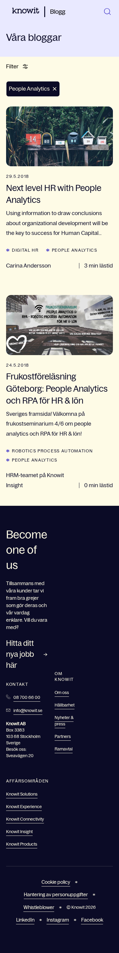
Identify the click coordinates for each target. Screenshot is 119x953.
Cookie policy (55, 882)
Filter (12, 66)
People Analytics (74, 250)
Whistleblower (38, 907)
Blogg (57, 11)
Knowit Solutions (22, 794)
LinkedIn (25, 919)
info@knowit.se (27, 710)
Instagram (58, 919)
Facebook (92, 919)
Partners (63, 736)
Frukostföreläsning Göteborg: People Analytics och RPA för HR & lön (57, 388)
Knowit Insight (19, 831)
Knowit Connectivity (25, 819)
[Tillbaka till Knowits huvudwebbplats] (25, 12)
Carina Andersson (28, 266)
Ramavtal (64, 748)
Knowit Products (21, 844)
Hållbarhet (64, 705)
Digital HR (25, 250)
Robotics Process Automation (52, 450)
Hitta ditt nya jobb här (20, 654)
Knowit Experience (24, 806)
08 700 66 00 (26, 697)
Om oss (62, 692)
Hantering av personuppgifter (56, 894)
